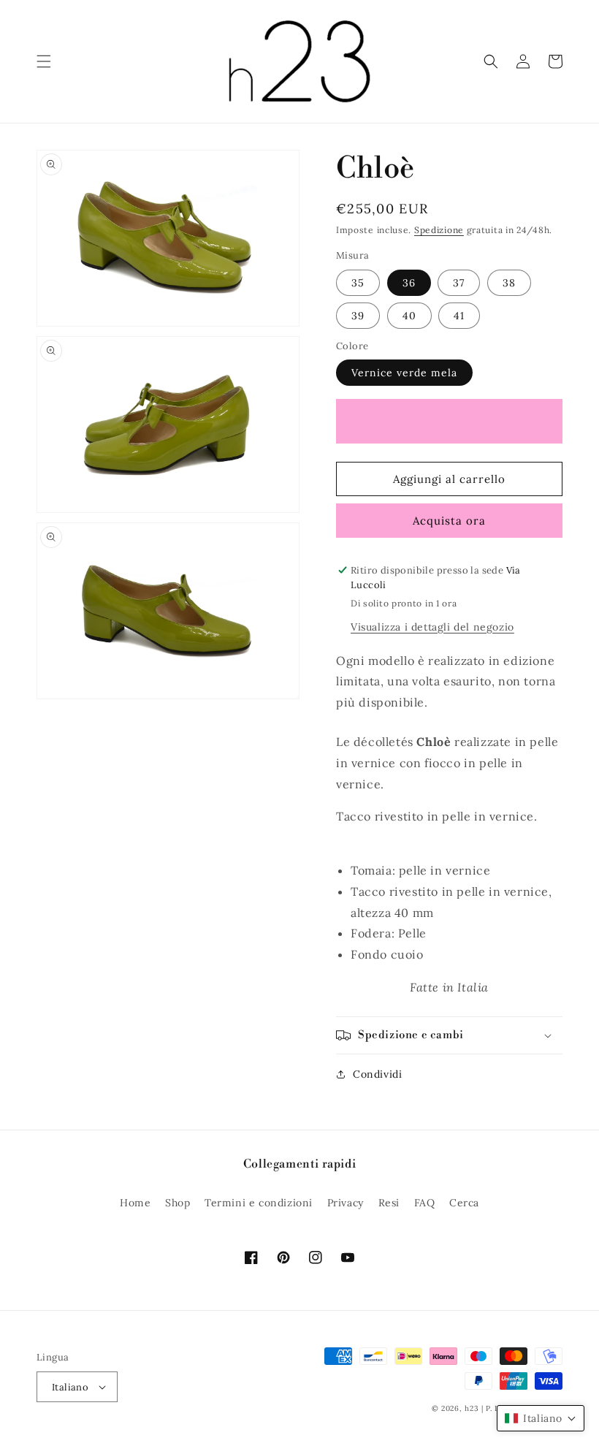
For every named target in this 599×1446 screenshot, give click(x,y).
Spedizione (439, 229)
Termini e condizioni (259, 1202)
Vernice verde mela (404, 372)
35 (358, 282)
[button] (44, 61)
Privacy (345, 1202)
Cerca (464, 1202)
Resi (389, 1202)
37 (459, 282)
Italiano (70, 1387)
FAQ (424, 1202)
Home (135, 1202)
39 (358, 315)
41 (459, 315)
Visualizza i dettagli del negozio (432, 626)
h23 (471, 1408)
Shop (177, 1202)
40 (409, 315)
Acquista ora (449, 521)
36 (409, 282)
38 (509, 282)
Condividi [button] (377, 1074)
